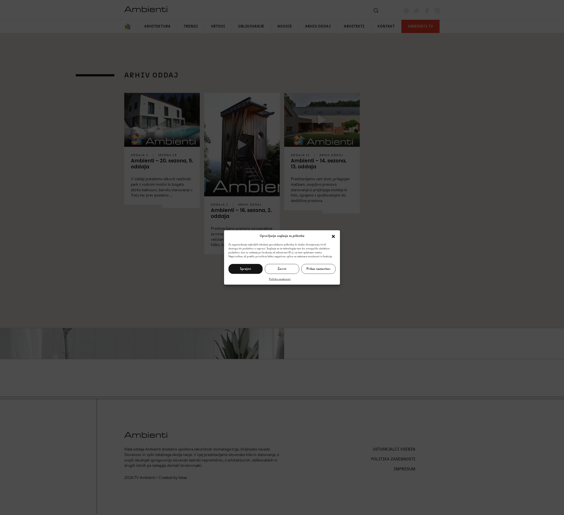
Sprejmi (245, 268)
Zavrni (282, 268)
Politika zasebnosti (280, 279)
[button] (333, 236)
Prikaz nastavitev (318, 268)
